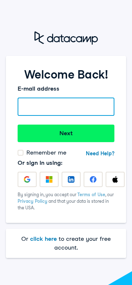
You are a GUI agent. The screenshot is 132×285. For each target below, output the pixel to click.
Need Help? (100, 153)
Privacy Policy (32, 201)
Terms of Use (91, 194)
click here (43, 238)
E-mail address (38, 88)
